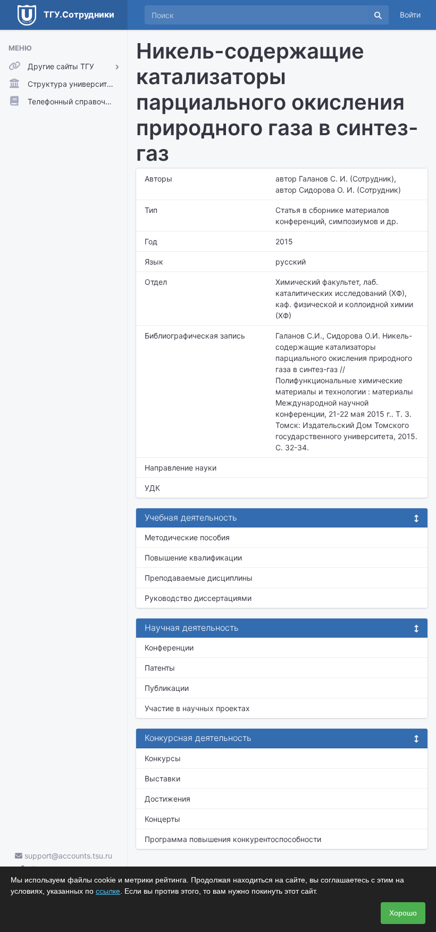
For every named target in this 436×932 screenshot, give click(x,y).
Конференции (169, 647)
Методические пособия (187, 537)
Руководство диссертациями (198, 598)
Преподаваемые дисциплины (199, 577)
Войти (410, 14)
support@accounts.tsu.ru (67, 855)
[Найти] (378, 15)
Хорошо (403, 913)
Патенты (160, 667)
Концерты (162, 818)
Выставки (162, 778)
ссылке (108, 891)
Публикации (167, 687)
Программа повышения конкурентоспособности (233, 839)
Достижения (167, 798)
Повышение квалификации (193, 557)
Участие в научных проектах (197, 708)
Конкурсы (163, 758)
